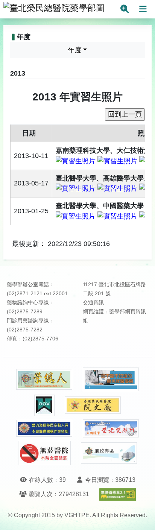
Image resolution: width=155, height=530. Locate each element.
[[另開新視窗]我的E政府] (44, 405)
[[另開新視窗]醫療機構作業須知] (44, 428)
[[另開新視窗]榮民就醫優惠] (111, 379)
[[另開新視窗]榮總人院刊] (44, 379)
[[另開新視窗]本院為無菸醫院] (44, 453)
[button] (142, 516)
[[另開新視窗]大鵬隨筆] (111, 428)
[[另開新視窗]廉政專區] (109, 453)
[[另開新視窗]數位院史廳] (93, 405)
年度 (75, 50)
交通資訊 (93, 302)
